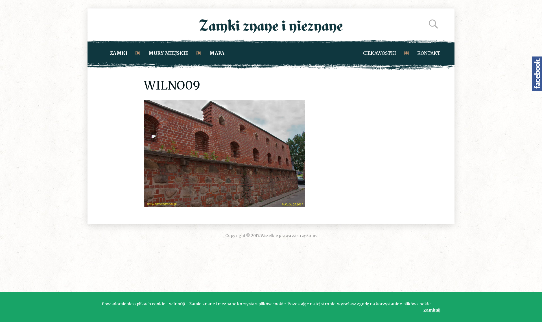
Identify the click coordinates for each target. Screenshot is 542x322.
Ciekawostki (379, 53)
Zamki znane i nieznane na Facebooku (537, 73)
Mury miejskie (168, 53)
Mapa (216, 53)
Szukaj (433, 24)
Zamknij (431, 310)
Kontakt (428, 53)
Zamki (118, 53)
